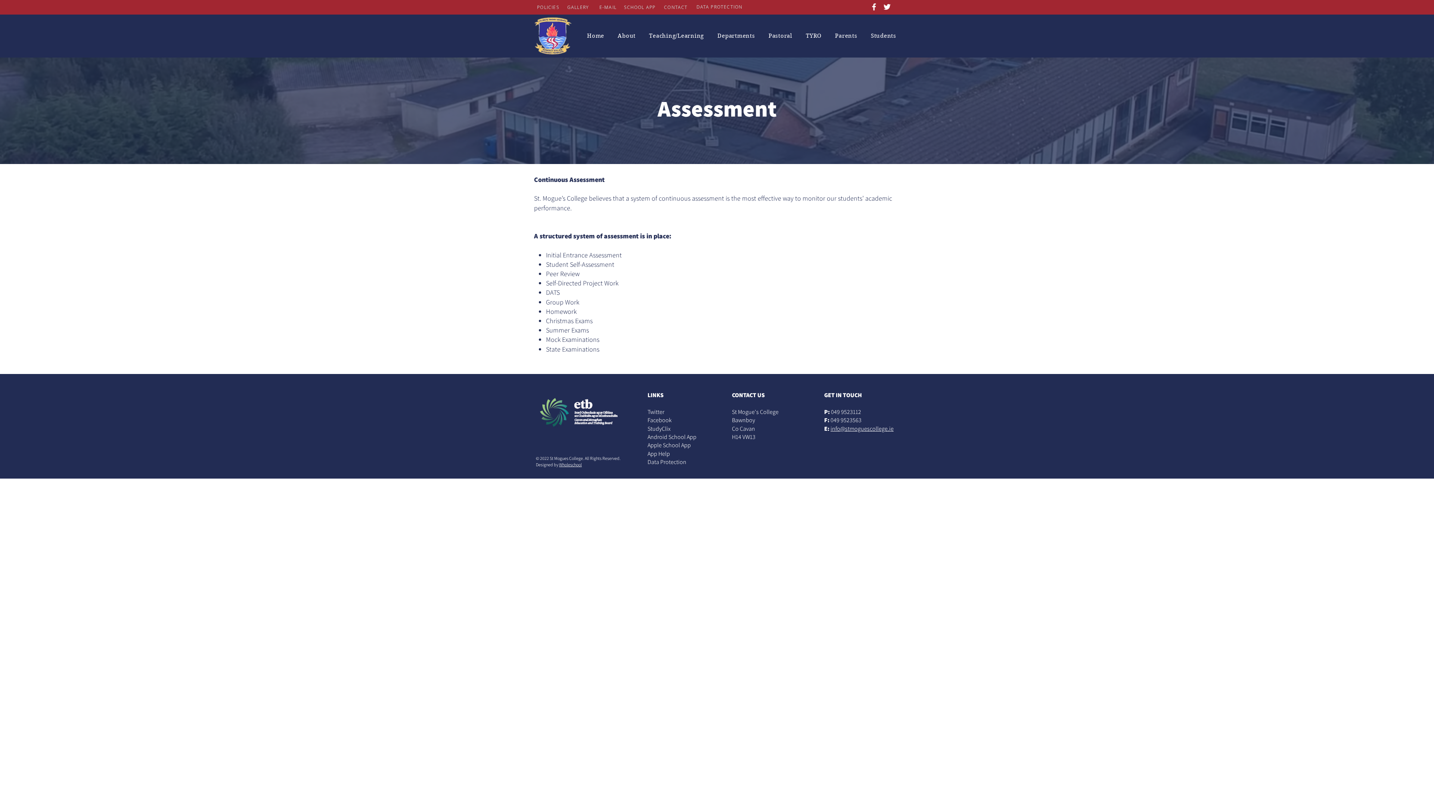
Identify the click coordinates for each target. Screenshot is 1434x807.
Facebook (660, 420)
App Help (659, 454)
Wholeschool (570, 464)
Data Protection (667, 462)
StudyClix (659, 429)
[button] (626, 36)
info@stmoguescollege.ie (862, 429)
